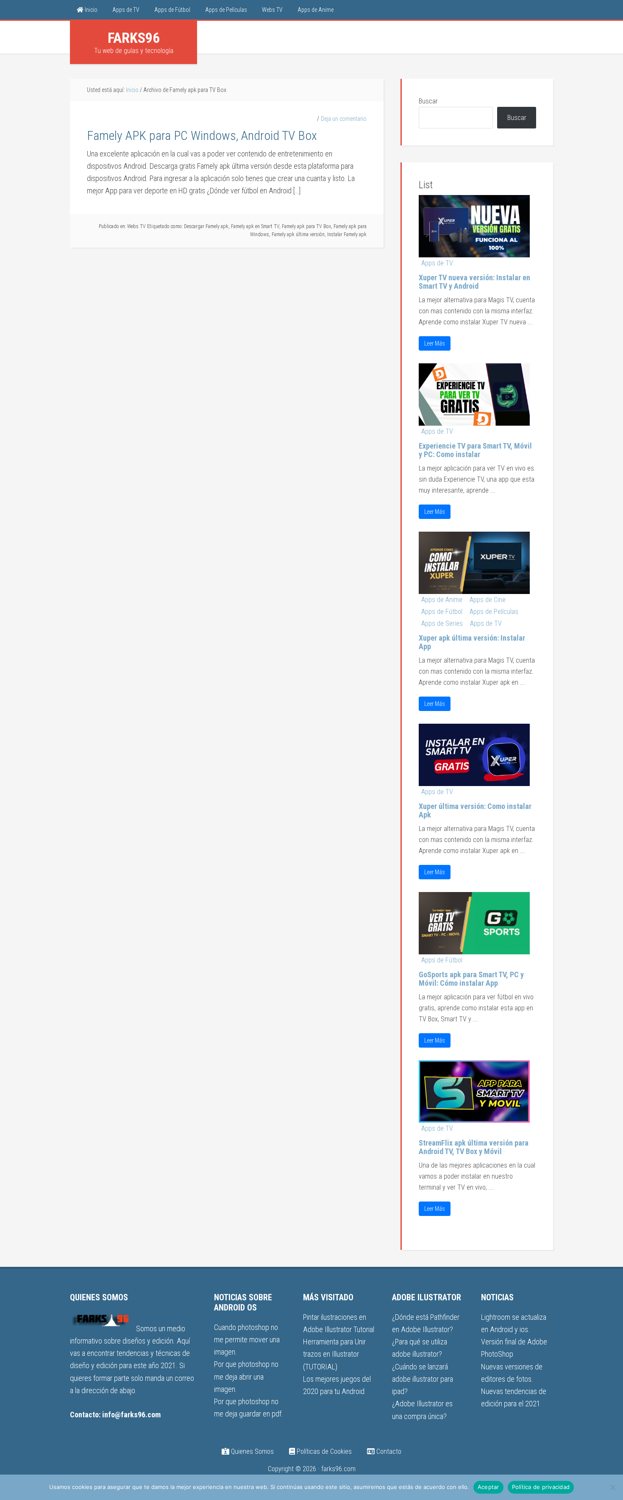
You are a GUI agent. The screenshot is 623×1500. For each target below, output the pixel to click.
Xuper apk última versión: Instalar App (472, 642)
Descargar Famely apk (206, 226)
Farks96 (134, 37)
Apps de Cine (488, 600)
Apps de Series (442, 623)
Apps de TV (437, 263)
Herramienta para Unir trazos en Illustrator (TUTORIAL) (334, 1354)
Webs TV (136, 226)
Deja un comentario (344, 118)
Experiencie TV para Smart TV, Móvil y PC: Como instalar (475, 450)
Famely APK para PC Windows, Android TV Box (202, 135)
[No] (612, 1487)
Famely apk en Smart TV (255, 226)
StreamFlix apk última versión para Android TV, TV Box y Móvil (473, 1147)
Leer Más (434, 343)
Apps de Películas (494, 612)
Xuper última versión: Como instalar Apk (475, 810)
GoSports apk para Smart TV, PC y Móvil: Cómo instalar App (471, 978)
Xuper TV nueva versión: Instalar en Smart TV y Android (474, 281)
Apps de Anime (441, 600)
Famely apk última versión (298, 234)
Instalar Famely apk (347, 234)
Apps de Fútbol (441, 612)
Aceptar (488, 1486)
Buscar (428, 101)
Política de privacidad (541, 1486)
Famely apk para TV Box (306, 226)
